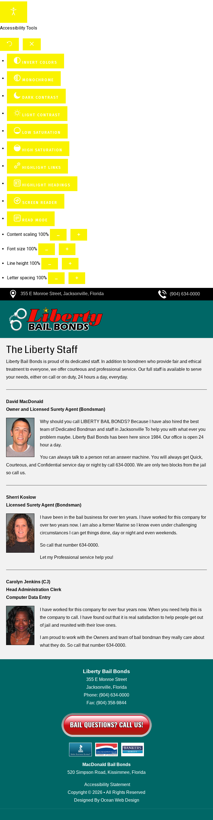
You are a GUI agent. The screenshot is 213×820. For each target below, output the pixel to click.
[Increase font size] (67, 249)
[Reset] (9, 44)
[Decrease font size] (46, 249)
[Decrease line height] (49, 264)
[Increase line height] (70, 264)
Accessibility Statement (107, 784)
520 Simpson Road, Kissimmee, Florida (106, 772)
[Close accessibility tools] (32, 44)
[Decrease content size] (58, 235)
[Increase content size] (78, 235)
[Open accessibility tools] (13, 12)
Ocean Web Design (120, 800)
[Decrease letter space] (56, 278)
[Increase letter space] (77, 278)
